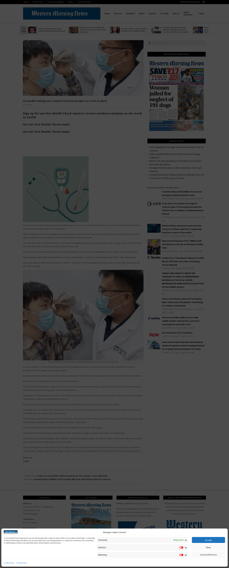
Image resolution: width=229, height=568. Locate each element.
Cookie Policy (9, 563)
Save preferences (208, 554)
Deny (208, 547)
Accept (208, 540)
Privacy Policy (22, 563)
